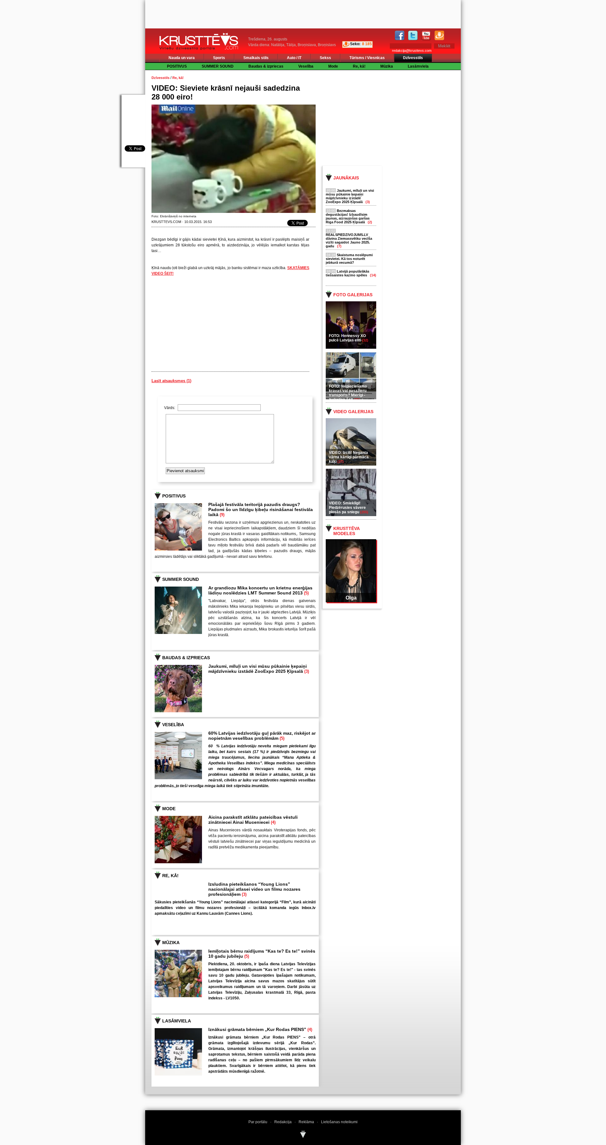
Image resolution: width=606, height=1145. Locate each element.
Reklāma (306, 1122)
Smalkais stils (256, 58)
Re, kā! (359, 66)
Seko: (355, 44)
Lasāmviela (418, 66)
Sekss (325, 58)
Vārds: (170, 408)
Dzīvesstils (413, 58)
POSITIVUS (177, 66)
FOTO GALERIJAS (352, 294)
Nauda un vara (182, 58)
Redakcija (283, 1122)
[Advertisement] (397, 117)
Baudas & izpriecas (265, 66)
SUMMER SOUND (218, 66)
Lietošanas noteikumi (339, 1122)
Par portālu (257, 1122)
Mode (333, 66)
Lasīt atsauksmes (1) (171, 380)
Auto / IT (294, 58)
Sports (219, 58)
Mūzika (386, 66)
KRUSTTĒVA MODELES (346, 531)
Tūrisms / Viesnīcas (367, 58)
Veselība (305, 66)
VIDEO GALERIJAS (353, 411)
